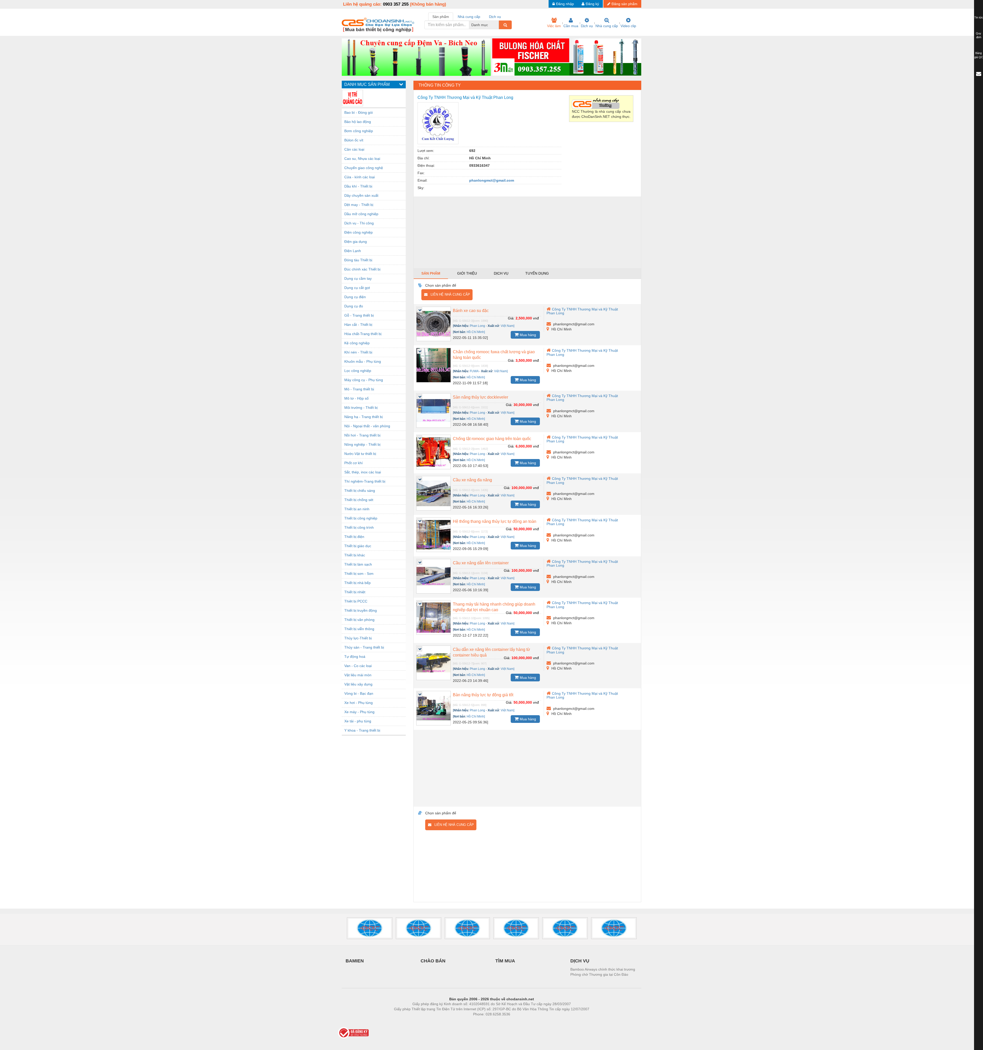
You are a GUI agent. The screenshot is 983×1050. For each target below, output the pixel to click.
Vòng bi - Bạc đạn (358, 693)
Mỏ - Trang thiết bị (359, 389)
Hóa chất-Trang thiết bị (362, 334)
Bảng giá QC (978, 55)
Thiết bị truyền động (360, 610)
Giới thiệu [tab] (467, 273)
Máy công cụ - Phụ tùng (363, 380)
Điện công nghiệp (358, 232)
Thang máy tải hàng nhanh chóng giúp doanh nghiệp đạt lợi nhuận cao (494, 607)
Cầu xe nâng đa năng (472, 480)
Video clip (628, 26)
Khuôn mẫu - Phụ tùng (362, 361)
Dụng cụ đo (353, 306)
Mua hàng (527, 335)
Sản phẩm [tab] (440, 17)
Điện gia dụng (355, 242)
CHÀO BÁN (433, 960)
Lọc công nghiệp (357, 371)
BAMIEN (355, 960)
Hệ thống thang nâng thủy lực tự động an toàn (494, 521)
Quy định (978, 35)
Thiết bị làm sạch (358, 564)
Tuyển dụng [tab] (537, 273)
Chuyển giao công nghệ (363, 168)
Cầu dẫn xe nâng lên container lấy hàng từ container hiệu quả (491, 652)
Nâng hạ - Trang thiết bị (363, 417)
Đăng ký (592, 4)
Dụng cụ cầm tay (358, 278)
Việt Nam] (507, 326)
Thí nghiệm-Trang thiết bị (364, 481)
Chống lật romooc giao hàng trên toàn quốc (492, 438)
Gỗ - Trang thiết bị (359, 315)
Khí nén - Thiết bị (358, 352)
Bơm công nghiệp (358, 131)
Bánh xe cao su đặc (471, 310)
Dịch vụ (587, 26)
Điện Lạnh (352, 251)
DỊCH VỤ (579, 960)
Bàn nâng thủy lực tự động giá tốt (483, 695)
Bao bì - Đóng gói (358, 112)
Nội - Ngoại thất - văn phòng (367, 426)
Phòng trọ (458, 1022)
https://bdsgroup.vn (484, 1022)
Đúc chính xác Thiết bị (362, 269)
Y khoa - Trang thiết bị (362, 730)
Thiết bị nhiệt (354, 592)
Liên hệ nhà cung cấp (449, 294)
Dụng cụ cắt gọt (357, 288)
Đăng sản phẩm (624, 4)
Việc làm (554, 26)
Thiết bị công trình (359, 527)
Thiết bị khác (354, 555)
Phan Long (477, 326)
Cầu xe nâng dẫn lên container (481, 563)
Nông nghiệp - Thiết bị (362, 444)
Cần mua (570, 26)
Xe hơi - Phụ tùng (358, 703)
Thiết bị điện (354, 537)
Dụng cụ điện (355, 297)
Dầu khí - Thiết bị (358, 186)
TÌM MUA (505, 960)
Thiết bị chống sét (358, 500)
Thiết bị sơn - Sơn (358, 573)
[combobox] (497, 24)
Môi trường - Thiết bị (361, 408)
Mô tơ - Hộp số (356, 398)
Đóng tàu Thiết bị (358, 260)
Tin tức (978, 17)
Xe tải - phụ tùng (357, 721)
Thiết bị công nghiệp (360, 518)
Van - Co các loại (358, 666)
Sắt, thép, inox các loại (362, 472)
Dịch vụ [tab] (495, 17)
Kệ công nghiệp (357, 343)
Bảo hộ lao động (357, 122)
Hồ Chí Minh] (476, 332)
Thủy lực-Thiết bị (358, 638)
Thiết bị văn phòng (359, 620)
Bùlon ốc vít (353, 140)
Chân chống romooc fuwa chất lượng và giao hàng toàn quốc (494, 355)
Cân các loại (354, 149)
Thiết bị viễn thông (359, 629)
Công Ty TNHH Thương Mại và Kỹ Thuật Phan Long (582, 311)
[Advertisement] (527, 232)
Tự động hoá (354, 656)
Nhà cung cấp (606, 26)
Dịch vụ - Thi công (359, 223)
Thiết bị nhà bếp (357, 583)
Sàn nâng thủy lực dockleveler (480, 397)
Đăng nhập (565, 4)
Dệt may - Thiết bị (358, 205)
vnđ (536, 318)
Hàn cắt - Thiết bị (358, 325)
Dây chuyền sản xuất (361, 195)
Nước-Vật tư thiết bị (360, 454)
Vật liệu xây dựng (358, 684)
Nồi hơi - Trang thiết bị (362, 435)
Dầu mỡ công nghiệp (361, 214)
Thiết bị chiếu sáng (359, 490)
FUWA (474, 371)
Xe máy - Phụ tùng (359, 712)
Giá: (511, 318)
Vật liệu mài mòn (357, 675)
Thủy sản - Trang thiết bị (364, 647)
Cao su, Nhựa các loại (362, 159)
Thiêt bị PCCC (355, 601)
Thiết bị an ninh (356, 509)
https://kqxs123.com (516, 1022)
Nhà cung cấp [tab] (469, 17)
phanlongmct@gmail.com (491, 180)
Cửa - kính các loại (359, 177)
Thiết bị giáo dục (357, 546)
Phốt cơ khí (353, 463)
